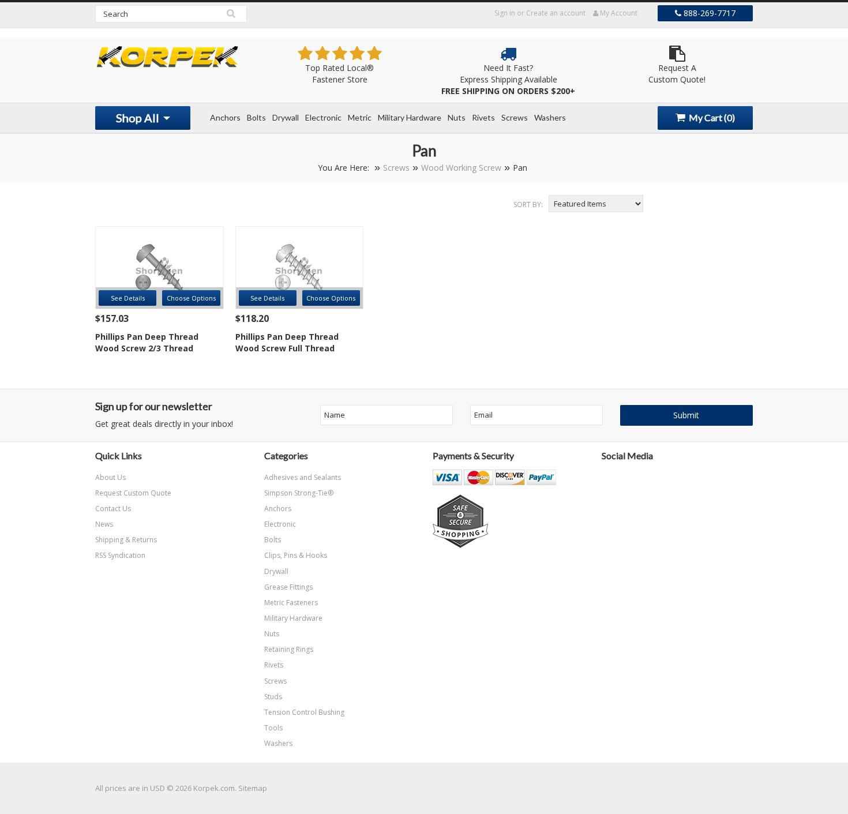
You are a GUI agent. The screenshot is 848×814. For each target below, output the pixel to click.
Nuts (457, 117)
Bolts (256, 117)
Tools (273, 728)
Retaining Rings (288, 649)
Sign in (504, 13)
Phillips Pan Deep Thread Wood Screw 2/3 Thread (146, 342)
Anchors (225, 117)
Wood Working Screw (461, 167)
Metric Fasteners (291, 602)
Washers (550, 117)
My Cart (711, 117)
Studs (273, 697)
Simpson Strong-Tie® (298, 493)
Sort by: (528, 204)
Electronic (323, 117)
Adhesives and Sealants (302, 477)
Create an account (556, 13)
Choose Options (191, 298)
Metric (360, 117)
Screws (514, 117)
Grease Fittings (288, 587)
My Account (617, 13)
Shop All (139, 118)
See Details (128, 298)
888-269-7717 (708, 12)
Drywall (285, 117)
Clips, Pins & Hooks (295, 555)
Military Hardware (409, 117)
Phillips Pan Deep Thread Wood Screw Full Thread (287, 342)
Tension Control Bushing (304, 712)
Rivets (483, 117)
